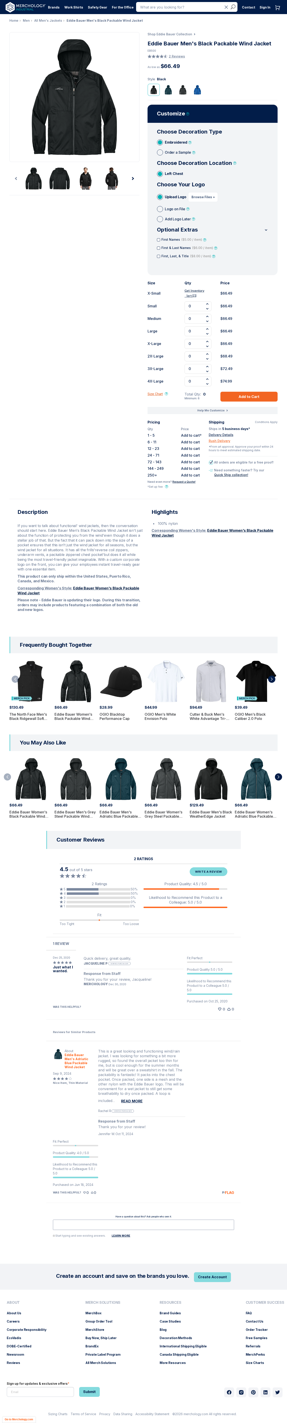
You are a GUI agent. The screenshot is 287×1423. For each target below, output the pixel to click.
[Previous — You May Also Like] (7, 777)
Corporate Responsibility (28, 1330)
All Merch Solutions (103, 1363)
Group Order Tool (101, 1321)
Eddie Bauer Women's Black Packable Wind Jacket (73, 718)
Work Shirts (73, 7)
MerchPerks (257, 1354)
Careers (15, 1321)
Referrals (255, 1346)
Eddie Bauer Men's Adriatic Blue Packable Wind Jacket (119, 816)
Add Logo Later (178, 219)
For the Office (123, 7)
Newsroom (17, 1354)
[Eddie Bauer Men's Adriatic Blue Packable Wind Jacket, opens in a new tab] (58, 1059)
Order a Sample (178, 152)
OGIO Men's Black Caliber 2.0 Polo (250, 716)
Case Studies (172, 1321)
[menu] (27, 1334)
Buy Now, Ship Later (103, 1338)
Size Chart (155, 394)
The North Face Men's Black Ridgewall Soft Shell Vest (28, 718)
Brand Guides (172, 1313)
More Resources (175, 1363)
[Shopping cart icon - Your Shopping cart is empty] (279, 12)
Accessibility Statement (152, 1414)
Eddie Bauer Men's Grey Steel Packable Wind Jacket (75, 816)
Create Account (212, 1277)
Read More (132, 1101)
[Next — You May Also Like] (278, 777)
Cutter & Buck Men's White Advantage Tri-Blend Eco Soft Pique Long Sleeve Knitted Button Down (208, 723)
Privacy (104, 1414)
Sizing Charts (57, 1414)
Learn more (121, 1235)
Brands (54, 7)
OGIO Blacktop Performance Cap (115, 716)
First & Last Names (187, 248)
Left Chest (174, 173)
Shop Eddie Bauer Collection (170, 34)
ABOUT (13, 1302)
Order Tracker (259, 1330)
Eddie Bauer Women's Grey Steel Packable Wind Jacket (163, 816)
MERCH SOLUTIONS (103, 1302)
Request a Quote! (184, 481)
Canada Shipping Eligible (181, 1354)
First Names (181, 239)
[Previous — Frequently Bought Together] (15, 679)
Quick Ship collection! (231, 475)
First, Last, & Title (186, 256)
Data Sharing (122, 1414)
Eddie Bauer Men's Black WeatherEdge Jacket (211, 814)
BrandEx (94, 1346)
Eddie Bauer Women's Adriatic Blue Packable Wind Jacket (254, 816)
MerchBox (96, 1313)
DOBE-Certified (21, 1346)
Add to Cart (249, 396)
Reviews (15, 1363)
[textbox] (143, 1225)
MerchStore (97, 1330)
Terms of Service (83, 1414)
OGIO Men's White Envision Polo (160, 716)
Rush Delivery (219, 441)
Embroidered (176, 142)
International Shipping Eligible (185, 1346)
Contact (248, 7)
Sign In (265, 7)
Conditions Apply (266, 422)
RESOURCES (170, 1302)
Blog (165, 1330)
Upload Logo (175, 197)
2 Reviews (177, 56)
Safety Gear (97, 7)
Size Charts (257, 1363)
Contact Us (257, 1321)
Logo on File (175, 209)
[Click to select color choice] (153, 90)
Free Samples (258, 1338)
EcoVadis (16, 1338)
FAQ (251, 1313)
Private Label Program (105, 1354)
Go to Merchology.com (19, 1419)
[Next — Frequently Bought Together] (271, 679)
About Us (16, 1313)
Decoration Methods (178, 1338)
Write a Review (208, 871)
